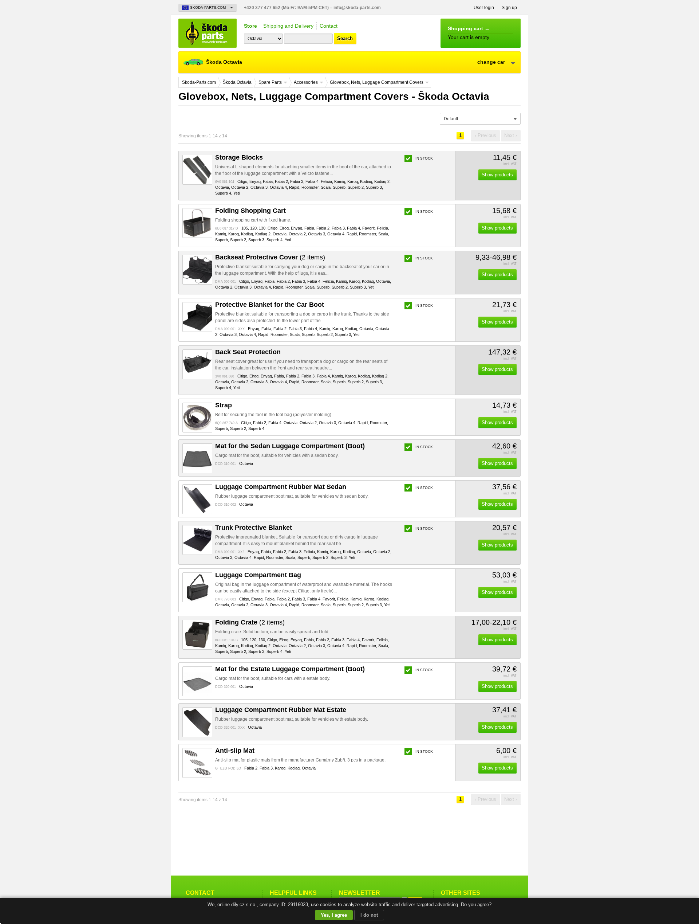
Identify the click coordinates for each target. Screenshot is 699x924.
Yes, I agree (334, 915)
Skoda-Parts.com (207, 33)
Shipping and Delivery (288, 26)
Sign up (509, 7)
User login (484, 7)
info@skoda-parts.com (357, 7)
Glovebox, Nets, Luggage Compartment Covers (376, 82)
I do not (369, 915)
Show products (497, 174)
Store (250, 26)
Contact (328, 26)
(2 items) (270, 257)
